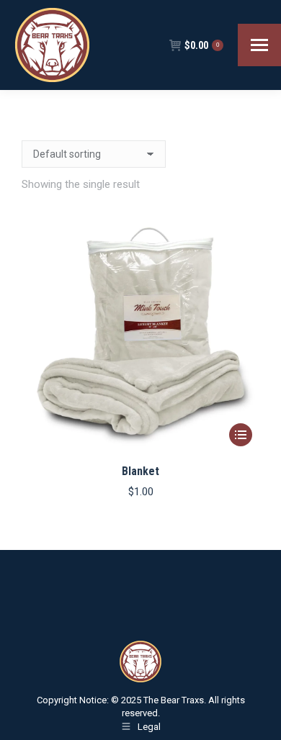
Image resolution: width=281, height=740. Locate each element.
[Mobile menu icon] (259, 45)
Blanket (140, 471)
